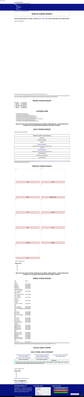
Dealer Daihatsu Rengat (42, 359)
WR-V (53, 181)
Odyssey (65, 161)
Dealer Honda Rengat (18, 95)
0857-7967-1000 (49, 18)
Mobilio (38, 161)
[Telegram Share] (17, 268)
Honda (19, 378)
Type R (57, 161)
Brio (41, 161)
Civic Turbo (60, 161)
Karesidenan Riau (23, 378)
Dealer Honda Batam (19, 383)
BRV (53, 227)
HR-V (36, 161)
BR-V (45, 161)
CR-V (49, 161)
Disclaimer (37, 392)
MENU (15, 4)
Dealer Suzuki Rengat (23, 356)
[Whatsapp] (17, 269)
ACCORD (27, 242)
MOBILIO (53, 242)
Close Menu (18, 9)
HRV (28, 227)
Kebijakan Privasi (39, 394)
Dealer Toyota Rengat (23, 359)
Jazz (43, 161)
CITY (28, 257)
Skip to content (2, 0)
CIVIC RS (53, 212)
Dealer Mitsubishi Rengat (42, 356)
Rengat (27, 378)
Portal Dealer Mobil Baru (18, 2)
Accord (47, 161)
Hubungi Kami (38, 389)
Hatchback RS (53, 161)
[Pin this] (17, 267)
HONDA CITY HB (53, 197)
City (63, 161)
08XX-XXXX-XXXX (42, 144)
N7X (27, 181)
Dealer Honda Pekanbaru (21, 382)
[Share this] (16, 372)
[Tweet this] (17, 266)
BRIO (28, 197)
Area (37, 391)
